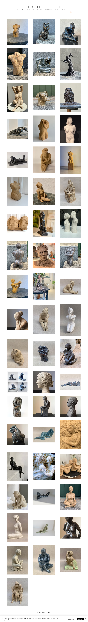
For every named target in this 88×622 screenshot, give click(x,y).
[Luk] (86, 619)
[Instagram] (71, 11)
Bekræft (80, 619)
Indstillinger (71, 619)
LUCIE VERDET (44, 7)
